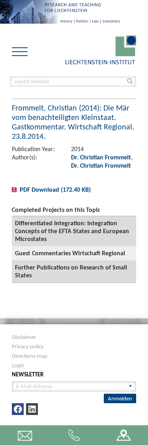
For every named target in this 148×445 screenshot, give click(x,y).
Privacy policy (28, 346)
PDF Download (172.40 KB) (55, 189)
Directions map (29, 355)
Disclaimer (24, 336)
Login (18, 365)
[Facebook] (18, 409)
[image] (101, 49)
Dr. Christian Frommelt (101, 157)
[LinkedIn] (32, 409)
